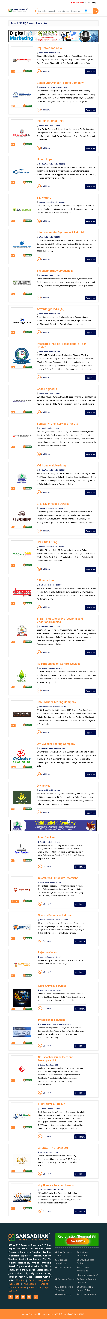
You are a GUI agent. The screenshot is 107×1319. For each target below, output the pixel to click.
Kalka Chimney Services (52, 985)
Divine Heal (44, 785)
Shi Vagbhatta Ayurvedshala (55, 270)
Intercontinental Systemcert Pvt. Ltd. (60, 232)
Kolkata (12, 1287)
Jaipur (47, 1287)
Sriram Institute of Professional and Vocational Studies (60, 620)
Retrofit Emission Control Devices (59, 663)
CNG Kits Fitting (47, 542)
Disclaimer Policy (87, 1294)
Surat (31, 1287)
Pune (38, 1287)
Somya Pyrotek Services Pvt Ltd (57, 423)
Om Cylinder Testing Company (56, 743)
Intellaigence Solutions (51, 1019)
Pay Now (77, 1241)
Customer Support (66, 1279)
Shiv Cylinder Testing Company (56, 702)
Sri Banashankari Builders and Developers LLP (55, 1058)
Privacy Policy (64, 1294)
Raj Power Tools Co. (50, 48)
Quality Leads (64, 1267)
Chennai (44, 1283)
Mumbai (20, 1280)
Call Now (45, 71)
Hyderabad (13, 1283)
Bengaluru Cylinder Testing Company (60, 82)
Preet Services (46, 837)
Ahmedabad (30, 1283)
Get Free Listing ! (85, 2)
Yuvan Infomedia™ (50, 1314)
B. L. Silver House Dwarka (53, 503)
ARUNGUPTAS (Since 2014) (54, 1147)
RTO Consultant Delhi (50, 121)
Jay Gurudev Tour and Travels (56, 1185)
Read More (90, 71)
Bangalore (43, 1280)
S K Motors (44, 197)
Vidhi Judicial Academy (51, 465)
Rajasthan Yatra (47, 952)
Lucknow (12, 1290)
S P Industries (46, 580)
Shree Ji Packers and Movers (55, 915)
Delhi (31, 1280)
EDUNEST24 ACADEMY (51, 1104)
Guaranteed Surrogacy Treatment (58, 878)
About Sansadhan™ (88, 1275)
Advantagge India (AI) (50, 309)
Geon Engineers (47, 389)
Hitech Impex (45, 159)
